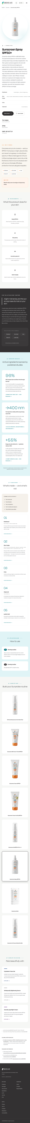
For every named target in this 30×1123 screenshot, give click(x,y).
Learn (3, 1093)
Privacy (3, 1104)
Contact (18, 1086)
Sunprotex (7, 7)
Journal (3, 1095)
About (18, 1084)
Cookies (3, 1108)
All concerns (4, 1088)
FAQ (3, 1097)
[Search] (16, 3)
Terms (3, 1106)
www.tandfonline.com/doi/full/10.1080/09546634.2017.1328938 (14, 1053)
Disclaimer (4, 1110)
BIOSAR (3, 7)
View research (8, 533)
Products (4, 1084)
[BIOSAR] (7, 3)
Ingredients (4, 1091)
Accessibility (4, 1113)
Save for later (20, 113)
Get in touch (7, 113)
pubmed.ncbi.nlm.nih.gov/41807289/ (19, 1058)
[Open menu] (26, 2)
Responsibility (19, 1088)
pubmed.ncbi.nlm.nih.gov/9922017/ (9, 1056)
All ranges (4, 1086)
